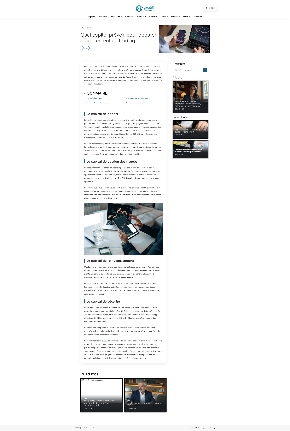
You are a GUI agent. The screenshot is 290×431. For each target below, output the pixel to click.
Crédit (85, 398)
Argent (177, 99)
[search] (207, 8)
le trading (106, 341)
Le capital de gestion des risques (100, 103)
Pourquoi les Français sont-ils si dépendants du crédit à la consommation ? (98, 403)
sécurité (119, 311)
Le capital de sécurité (135, 103)
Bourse (85, 48)
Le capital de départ (95, 98)
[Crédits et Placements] (145, 8)
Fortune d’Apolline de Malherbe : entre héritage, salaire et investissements (188, 103)
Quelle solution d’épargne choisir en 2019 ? (144, 404)
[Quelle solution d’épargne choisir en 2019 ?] (145, 395)
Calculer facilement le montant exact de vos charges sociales (188, 150)
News (129, 401)
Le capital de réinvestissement (139, 98)
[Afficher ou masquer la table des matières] (135, 93)
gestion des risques (121, 171)
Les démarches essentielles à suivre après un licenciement (190, 131)
